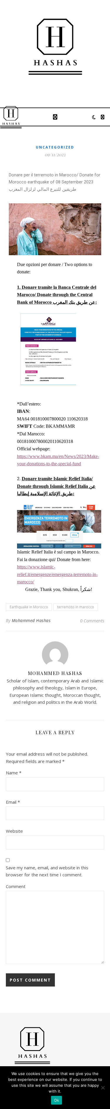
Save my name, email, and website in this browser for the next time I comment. (47, 871)
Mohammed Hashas (31, 620)
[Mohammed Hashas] (55, 47)
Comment (16, 886)
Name (13, 773)
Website (14, 831)
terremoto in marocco (75, 606)
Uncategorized (55, 147)
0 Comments (92, 621)
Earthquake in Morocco (29, 606)
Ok (56, 1100)
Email (13, 802)
